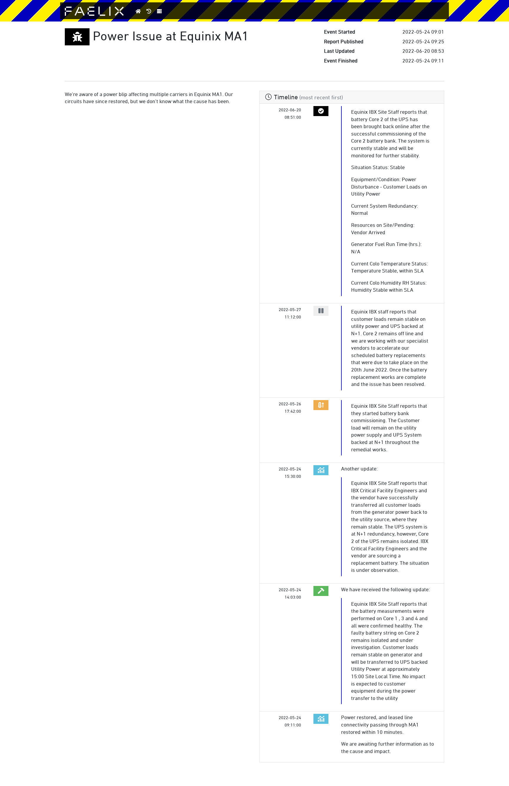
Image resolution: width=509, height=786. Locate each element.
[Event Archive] (149, 11)
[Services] (159, 11)
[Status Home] (138, 11)
